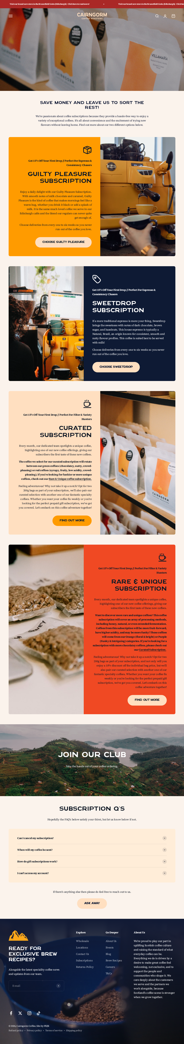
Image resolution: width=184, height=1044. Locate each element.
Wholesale (82, 941)
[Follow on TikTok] (38, 1013)
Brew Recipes (114, 960)
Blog (108, 954)
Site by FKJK (42, 1025)
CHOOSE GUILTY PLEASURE (63, 242)
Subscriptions (84, 960)
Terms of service (54, 1030)
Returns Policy (85, 967)
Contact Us (82, 954)
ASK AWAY (92, 903)
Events (110, 947)
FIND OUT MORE (72, 520)
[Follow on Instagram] (29, 1013)
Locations (82, 947)
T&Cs (109, 973)
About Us (111, 941)
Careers (110, 967)
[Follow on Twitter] (20, 1013)
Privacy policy (34, 1030)
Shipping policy (74, 1030)
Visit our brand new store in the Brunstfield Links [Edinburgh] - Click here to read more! (123, 4)
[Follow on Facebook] (11, 1013)
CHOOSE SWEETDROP (116, 367)
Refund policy (16, 1030)
